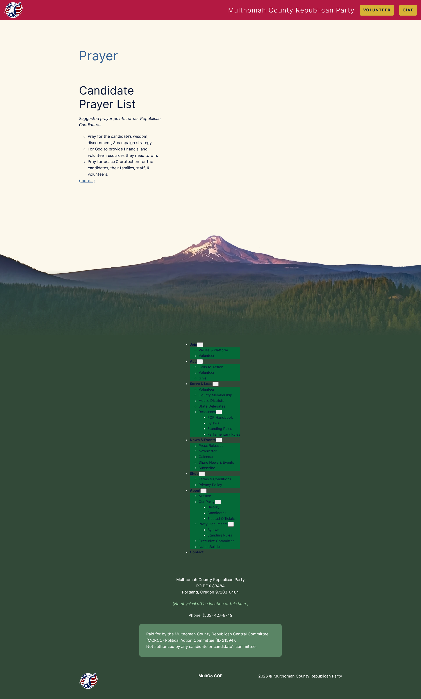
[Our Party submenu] (218, 502)
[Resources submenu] (219, 412)
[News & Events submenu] (219, 440)
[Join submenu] (200, 344)
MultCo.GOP (210, 676)
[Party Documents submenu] (231, 524)
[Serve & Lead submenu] (215, 384)
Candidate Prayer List (107, 97)
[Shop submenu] (202, 474)
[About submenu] (203, 490)
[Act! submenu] (200, 361)
